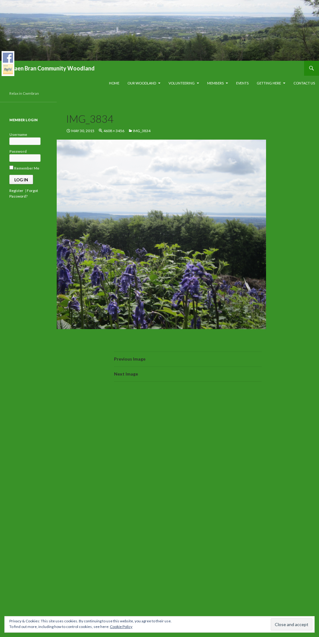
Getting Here (269, 83)
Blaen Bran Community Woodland (52, 68)
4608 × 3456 (113, 130)
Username (18, 134)
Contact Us (304, 83)
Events (242, 83)
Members (215, 83)
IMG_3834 (141, 130)
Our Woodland (141, 83)
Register (16, 190)
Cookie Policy (121, 626)
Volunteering (182, 83)
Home (114, 83)
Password (17, 151)
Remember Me (26, 168)
